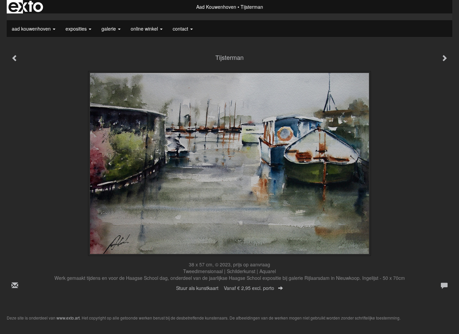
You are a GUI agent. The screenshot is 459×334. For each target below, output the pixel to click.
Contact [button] (181, 28)
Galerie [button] (109, 28)
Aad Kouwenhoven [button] (32, 28)
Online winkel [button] (145, 28)
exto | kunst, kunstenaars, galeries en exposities (26, 6)
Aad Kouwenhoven (216, 6)
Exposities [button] (77, 28)
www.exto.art (68, 318)
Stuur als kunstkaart (225, 288)
